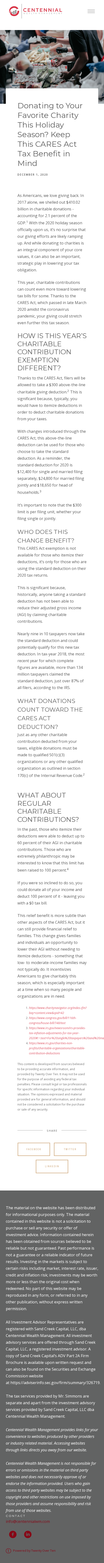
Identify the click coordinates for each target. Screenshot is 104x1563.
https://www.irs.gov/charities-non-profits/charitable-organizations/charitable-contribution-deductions (57, 1048)
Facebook (33, 1149)
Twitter (70, 1149)
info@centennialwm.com (28, 1521)
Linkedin (52, 1166)
